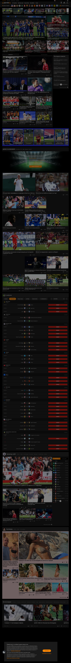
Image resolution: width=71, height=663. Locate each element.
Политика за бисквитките (15, 650)
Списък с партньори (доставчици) (13, 658)
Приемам (47, 650)
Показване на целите (46, 653)
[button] (4, 652)
